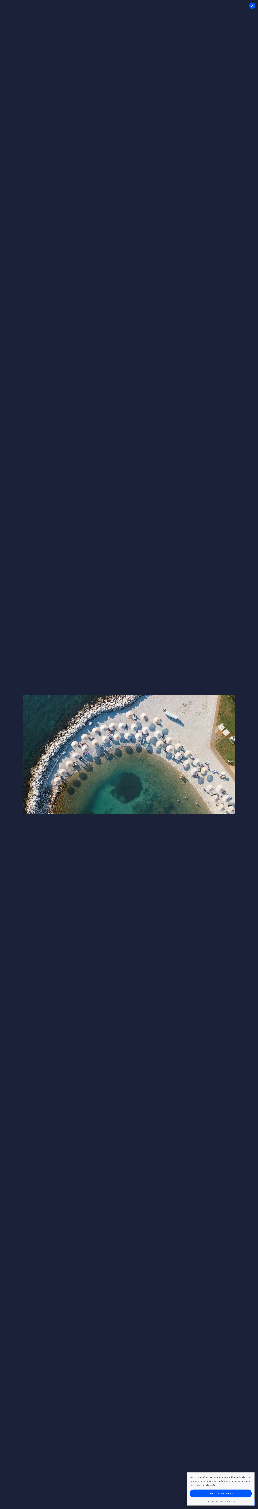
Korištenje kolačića (206, 1485)
